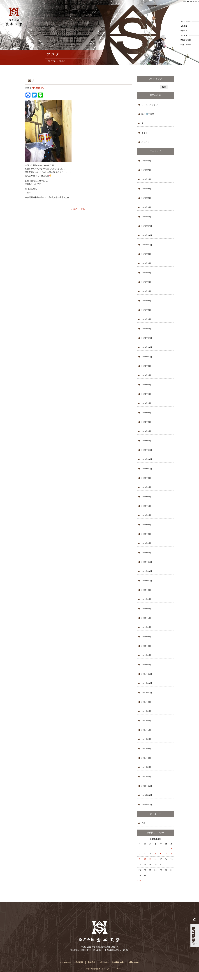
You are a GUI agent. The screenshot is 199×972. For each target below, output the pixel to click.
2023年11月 (146, 459)
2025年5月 (146, 291)
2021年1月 (146, 776)
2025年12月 (146, 226)
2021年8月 (146, 711)
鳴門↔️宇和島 (147, 114)
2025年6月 (146, 282)
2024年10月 (146, 357)
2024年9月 (146, 366)
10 (145, 859)
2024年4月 (146, 413)
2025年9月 (146, 254)
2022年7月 (146, 608)
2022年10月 (146, 580)
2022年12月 (146, 562)
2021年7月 (146, 720)
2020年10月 (146, 804)
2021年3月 (146, 758)
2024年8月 (146, 375)
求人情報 (189, 35)
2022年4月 (146, 636)
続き (74, 209)
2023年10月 (146, 468)
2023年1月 (146, 552)
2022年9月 (146, 590)
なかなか (145, 142)
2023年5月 (146, 515)
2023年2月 (146, 543)
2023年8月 (146, 487)
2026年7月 (146, 170)
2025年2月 (146, 319)
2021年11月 (146, 683)
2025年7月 (146, 273)
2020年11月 (146, 795)
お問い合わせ (189, 44)
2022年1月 (146, 664)
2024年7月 (146, 385)
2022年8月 (146, 599)
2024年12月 (146, 338)
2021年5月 (146, 739)
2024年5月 (146, 403)
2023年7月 (146, 496)
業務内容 (189, 30)
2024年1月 (146, 440)
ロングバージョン (149, 105)
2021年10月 (146, 692)
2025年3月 (146, 310)
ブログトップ (155, 78)
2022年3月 (146, 646)
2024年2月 (146, 431)
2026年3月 (146, 198)
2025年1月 (146, 329)
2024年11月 (146, 347)
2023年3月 (146, 534)
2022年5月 (146, 627)
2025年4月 (146, 301)
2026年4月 (146, 189)
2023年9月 (146, 478)
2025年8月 (146, 263)
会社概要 (189, 26)
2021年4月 (146, 748)
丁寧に (144, 133)
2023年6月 (146, 506)
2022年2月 (146, 655)
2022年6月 (146, 618)
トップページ (189, 21)
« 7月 (139, 881)
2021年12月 (146, 674)
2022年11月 (146, 571)
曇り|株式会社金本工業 (191, 1)
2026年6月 (146, 179)
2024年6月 (146, 394)
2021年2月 (146, 767)
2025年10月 (146, 245)
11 (150, 859)
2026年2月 (146, 207)
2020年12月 (146, 786)
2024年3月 (146, 422)
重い (143, 123)
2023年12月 (146, 450)
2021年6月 (146, 730)
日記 (143, 823)
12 (155, 859)
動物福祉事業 (189, 40)
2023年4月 (146, 524)
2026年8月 (146, 161)
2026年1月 (146, 217)
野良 (84, 209)
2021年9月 (146, 702)
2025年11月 (146, 235)
